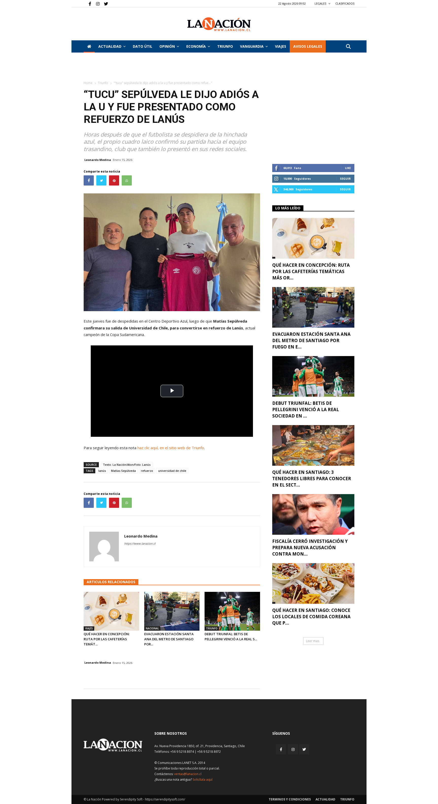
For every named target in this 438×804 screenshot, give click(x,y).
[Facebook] (87, 3)
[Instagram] (96, 3)
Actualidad (109, 46)
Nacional (152, 628)
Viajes (89, 628)
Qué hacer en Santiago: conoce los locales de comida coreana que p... (311, 616)
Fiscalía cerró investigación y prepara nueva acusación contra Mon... (310, 547)
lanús (102, 471)
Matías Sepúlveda (123, 471)
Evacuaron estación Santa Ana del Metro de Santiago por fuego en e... (311, 340)
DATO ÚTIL (142, 46)
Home (88, 83)
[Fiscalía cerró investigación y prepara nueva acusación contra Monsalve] (313, 514)
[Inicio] (89, 46)
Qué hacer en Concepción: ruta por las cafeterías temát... (107, 639)
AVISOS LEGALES (307, 46)
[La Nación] (219, 24)
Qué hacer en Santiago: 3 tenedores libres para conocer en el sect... (311, 478)
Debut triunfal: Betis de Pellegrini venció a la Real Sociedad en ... (305, 409)
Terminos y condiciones (290, 799)
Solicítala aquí (202, 779)
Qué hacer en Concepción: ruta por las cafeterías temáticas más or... (311, 271)
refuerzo (147, 471)
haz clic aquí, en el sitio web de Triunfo (170, 447)
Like (348, 168)
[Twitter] (104, 3)
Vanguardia (252, 46)
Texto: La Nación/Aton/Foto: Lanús (127, 464)
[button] (348, 46)
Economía (196, 46)
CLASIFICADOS (344, 3)
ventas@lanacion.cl (188, 774)
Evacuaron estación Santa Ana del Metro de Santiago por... (169, 639)
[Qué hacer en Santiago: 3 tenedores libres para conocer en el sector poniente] (313, 445)
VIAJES (280, 46)
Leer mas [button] (312, 641)
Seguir (345, 178)
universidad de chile (172, 471)
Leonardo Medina (97, 160)
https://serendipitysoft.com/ (165, 799)
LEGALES (321, 3)
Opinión (167, 46)
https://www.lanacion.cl (139, 543)
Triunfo (225, 46)
